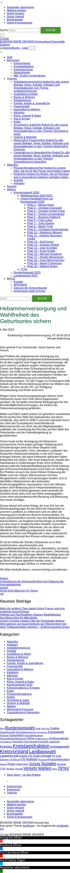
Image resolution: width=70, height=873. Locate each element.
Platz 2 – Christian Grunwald (44, 207)
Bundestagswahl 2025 (27, 272)
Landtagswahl (42, 751)
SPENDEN (20, 284)
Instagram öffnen (11, 838)
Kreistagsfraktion (24, 66)
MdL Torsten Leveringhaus (29, 75)
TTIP (2, 768)
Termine (11, 186)
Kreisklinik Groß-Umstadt (25, 742)
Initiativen (12, 672)
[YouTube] (5, 780)
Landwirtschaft (9, 755)
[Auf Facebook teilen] (1, 575)
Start (9, 57)
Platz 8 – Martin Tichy (40, 226)
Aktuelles (12, 164)
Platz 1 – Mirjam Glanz (40, 204)
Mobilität (23, 756)
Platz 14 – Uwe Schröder (42, 247)
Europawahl (56, 732)
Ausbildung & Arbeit (26, 94)
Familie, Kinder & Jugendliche (32, 103)
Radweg (3, 764)
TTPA (23, 269)
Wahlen (11, 189)
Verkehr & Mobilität (25, 137)
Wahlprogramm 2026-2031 (36, 195)
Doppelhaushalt (7, 732)
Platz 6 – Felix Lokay (39, 220)
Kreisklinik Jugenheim (49, 742)
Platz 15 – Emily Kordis (41, 251)
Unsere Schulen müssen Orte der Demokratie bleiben (32, 620)
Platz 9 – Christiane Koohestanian (47, 229)
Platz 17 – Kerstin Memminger (45, 257)
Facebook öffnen (10, 845)
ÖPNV (63, 768)
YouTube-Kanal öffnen (14, 852)
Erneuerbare (42, 732)
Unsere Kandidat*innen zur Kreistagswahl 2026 (36, 200)
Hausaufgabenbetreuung (13, 738)
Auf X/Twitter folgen (12, 860)
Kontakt (18, 281)
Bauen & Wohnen (24, 97)
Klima (31, 738)
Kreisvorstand (22, 63)
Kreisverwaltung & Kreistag (23, 687)
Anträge (18, 180)
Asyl (2, 728)
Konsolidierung (6, 742)
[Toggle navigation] (1, 2)
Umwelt (19, 768)
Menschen (13, 60)
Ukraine (10, 768)
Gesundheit (17, 735)
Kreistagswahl (59, 746)
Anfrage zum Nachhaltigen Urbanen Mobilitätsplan (30, 614)
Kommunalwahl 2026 (26, 192)
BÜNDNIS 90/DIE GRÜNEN (17, 41)
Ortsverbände (22, 72)
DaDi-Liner (45, 729)
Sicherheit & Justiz (18, 700)
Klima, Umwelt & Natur (27, 115)
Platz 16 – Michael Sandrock (44, 254)
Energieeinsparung (26, 732)
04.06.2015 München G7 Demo (19, 592)
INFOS (11, 278)
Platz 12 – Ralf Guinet (40, 241)
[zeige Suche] (2, 35)
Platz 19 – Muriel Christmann (44, 263)
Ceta (37, 728)
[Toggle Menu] (1, 52)
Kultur (17, 121)
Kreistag (6, 746)
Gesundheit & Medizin (27, 109)
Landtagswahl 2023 (25, 275)
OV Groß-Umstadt (39, 755)
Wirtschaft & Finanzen (20, 709)
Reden (4, 578)
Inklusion (19, 112)
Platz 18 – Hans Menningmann (45, 260)
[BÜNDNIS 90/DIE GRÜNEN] (4, 38)
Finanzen (4, 735)
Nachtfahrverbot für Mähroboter (18, 617)
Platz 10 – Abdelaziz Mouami (44, 232)
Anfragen (19, 183)
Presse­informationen (19, 694)
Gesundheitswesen (33, 735)
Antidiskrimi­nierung (18, 647)
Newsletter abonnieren (15, 867)
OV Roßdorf (29, 759)
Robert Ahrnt (22, 764)
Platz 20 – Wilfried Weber (42, 266)
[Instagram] (1, 780)
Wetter (54, 769)
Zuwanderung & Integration (23, 712)
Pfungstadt (42, 760)
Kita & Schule (22, 118)
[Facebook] (3, 780)
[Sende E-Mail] (4, 575)
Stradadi (61, 764)
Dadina (54, 728)
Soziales (48, 763)
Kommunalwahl (59, 738)
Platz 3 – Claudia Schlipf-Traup (46, 211)
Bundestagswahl (19, 728)
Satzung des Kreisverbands (30, 287)
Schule (34, 764)
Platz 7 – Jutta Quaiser (40, 223)
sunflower (28, 825)
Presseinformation (58, 759)
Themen (12, 78)
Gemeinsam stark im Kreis (29, 291)
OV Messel (14, 759)
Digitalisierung (22, 100)
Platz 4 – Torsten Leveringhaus (45, 214)
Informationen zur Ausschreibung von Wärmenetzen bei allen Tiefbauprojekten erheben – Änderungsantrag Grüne (34, 625)
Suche (4, 30)
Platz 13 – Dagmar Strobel (43, 244)
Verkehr (30, 768)
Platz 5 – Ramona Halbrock (43, 217)
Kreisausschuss (23, 69)
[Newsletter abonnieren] (7, 780)
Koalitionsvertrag (42, 739)
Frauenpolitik (21, 106)
